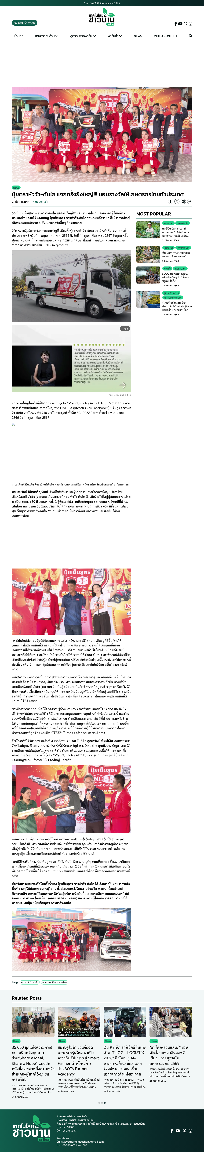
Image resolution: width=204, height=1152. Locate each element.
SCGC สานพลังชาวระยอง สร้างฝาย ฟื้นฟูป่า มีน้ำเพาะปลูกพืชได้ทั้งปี (176, 277)
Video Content (165, 35)
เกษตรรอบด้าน (45, 35)
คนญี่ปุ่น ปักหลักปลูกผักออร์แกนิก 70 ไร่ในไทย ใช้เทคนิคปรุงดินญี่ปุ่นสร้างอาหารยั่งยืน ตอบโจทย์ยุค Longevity (175, 235)
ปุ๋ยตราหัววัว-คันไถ (29, 982)
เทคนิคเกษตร (183, 247)
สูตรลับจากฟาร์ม (81, 35)
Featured (168, 223)
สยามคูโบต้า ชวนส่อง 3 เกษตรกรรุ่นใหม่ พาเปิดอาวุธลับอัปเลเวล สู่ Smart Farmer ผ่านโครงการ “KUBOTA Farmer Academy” (78, 1060)
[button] (99, 1103)
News (138, 35)
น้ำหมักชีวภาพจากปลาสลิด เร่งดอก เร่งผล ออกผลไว (176, 254)
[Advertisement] (102, 63)
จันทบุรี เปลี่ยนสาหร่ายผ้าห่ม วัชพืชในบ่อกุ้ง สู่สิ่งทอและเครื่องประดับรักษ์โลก (177, 306)
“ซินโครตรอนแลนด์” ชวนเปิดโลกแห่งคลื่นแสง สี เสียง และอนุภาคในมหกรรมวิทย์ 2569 (168, 1055)
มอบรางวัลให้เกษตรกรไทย (54, 982)
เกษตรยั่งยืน (182, 223)
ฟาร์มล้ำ (113, 35)
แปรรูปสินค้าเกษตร (173, 297)
